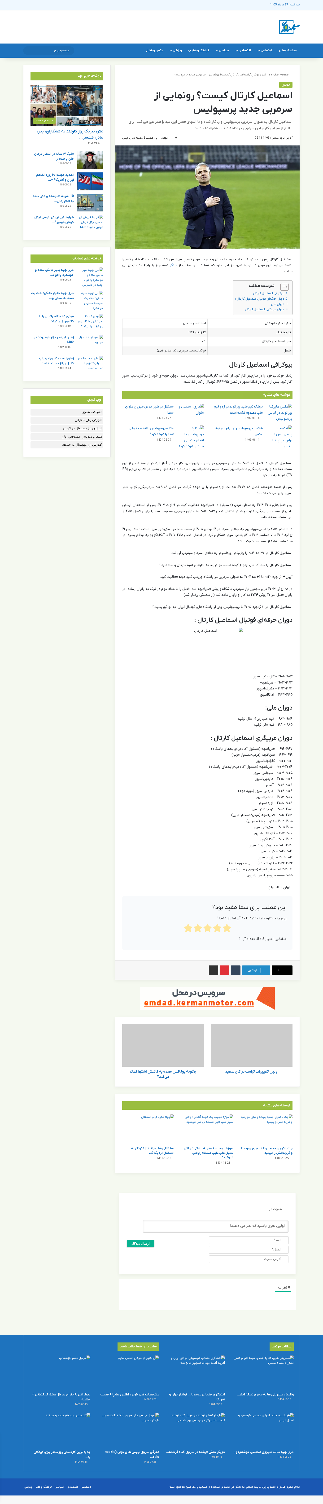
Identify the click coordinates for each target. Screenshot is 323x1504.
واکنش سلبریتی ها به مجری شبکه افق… (265, 1394)
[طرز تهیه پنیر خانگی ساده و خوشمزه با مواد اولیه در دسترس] (90, 277)
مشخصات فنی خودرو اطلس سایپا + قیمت (129, 1394)
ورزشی (177, 50)
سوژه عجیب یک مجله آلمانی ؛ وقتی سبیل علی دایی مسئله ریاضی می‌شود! (208, 1153)
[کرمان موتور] (207, 998)
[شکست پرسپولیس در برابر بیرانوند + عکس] (279, 437)
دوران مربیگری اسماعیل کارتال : (264, 309)
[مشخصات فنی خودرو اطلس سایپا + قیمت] (128, 1372)
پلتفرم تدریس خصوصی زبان (82, 436)
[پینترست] (224, 970)
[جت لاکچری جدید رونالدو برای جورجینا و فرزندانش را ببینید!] (266, 1129)
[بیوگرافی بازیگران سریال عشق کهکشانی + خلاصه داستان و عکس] (59, 1372)
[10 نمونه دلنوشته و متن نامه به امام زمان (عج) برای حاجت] (90, 202)
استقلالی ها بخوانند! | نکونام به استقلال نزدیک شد (152, 1150)
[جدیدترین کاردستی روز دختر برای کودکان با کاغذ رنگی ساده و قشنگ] (59, 1430)
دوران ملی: (277, 304)
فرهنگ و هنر (200, 50)
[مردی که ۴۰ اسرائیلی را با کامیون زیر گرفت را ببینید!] (90, 323)
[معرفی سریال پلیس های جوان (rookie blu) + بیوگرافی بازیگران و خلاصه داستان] (128, 1430)
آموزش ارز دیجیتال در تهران (82, 428)
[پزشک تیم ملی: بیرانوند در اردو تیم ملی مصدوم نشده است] (279, 413)
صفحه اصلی (288, 50)
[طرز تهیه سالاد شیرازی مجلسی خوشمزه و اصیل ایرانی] (263, 1430)
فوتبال (255, 75)
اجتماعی (266, 50)
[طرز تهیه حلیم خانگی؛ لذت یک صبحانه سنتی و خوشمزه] (90, 301)
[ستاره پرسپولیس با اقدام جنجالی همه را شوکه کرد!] (191, 437)
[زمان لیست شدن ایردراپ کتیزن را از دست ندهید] (90, 365)
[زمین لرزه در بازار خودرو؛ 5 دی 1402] (90, 344)
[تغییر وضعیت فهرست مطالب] (282, 287)
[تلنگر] (289, 27)
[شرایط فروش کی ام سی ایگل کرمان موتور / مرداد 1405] (90, 223)
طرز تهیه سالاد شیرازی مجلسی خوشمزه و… (263, 1452)
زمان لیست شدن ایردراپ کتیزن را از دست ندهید (56, 361)
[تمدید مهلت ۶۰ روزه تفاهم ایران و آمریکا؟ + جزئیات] (90, 181)
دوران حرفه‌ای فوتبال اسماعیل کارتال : (259, 299)
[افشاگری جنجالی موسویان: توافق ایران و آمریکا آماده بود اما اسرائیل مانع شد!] (194, 1372)
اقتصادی (245, 50)
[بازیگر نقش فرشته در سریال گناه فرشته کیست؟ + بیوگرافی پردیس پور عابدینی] (194, 1430)
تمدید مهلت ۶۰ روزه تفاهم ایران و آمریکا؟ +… (55, 177)
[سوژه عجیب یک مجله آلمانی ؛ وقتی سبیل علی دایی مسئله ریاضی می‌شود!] (207, 1129)
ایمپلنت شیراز (92, 412)
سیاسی (224, 50)
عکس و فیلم (154, 50)
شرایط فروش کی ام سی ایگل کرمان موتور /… (54, 219)
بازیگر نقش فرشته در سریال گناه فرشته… (195, 1452)
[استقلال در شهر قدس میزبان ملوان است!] (191, 412)
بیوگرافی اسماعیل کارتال (268, 293)
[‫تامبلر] (235, 970)
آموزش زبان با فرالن (88, 420)
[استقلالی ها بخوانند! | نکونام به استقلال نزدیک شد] (148, 1129)
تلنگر (173, 265)
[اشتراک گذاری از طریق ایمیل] (213, 970)
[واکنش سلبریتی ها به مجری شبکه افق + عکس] (263, 1372)
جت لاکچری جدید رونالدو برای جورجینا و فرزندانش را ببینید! (266, 1150)
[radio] (227, 929)
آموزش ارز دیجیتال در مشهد (82, 445)
